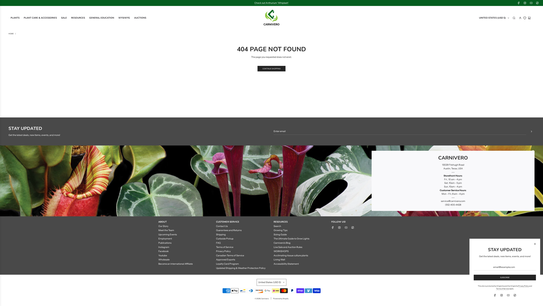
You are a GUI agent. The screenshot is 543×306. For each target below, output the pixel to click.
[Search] (514, 18)
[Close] (535, 244)
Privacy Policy (523, 286)
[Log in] (520, 18)
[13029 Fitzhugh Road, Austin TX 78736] (271, 180)
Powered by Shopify (280, 299)
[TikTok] (537, 3)
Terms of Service (502, 289)
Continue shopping (271, 69)
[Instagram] (525, 3)
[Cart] (529, 18)
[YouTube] (531, 3)
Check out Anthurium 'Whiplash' (271, 2)
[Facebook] (519, 3)
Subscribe (505, 277)
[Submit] (531, 131)
